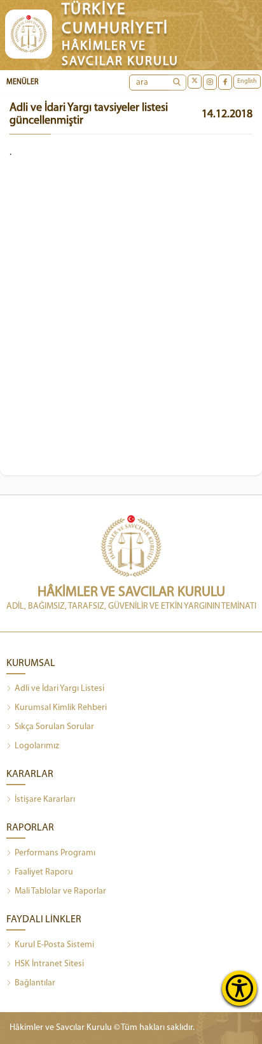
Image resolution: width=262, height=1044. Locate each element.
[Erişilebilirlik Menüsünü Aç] (239, 988)
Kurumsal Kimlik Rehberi (61, 708)
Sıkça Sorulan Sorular (54, 727)
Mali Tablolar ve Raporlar (60, 891)
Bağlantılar (35, 983)
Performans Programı (55, 853)
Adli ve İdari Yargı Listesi (59, 688)
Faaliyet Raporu (44, 872)
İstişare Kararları (45, 799)
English (247, 81)
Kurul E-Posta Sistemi (54, 945)
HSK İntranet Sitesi (49, 964)
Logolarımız (37, 746)
